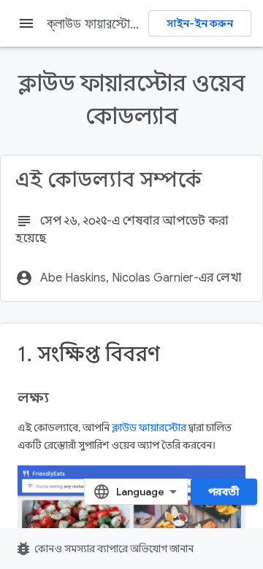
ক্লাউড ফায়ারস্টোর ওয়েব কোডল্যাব (130, 23)
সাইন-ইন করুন (200, 23)
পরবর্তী (224, 491)
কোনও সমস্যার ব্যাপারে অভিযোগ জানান (104, 548)
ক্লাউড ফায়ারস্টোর (149, 427)
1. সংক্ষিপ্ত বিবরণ (89, 354)
